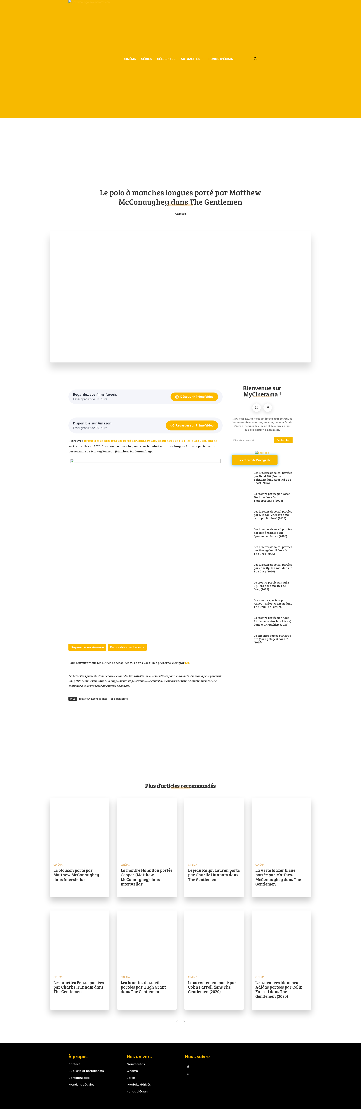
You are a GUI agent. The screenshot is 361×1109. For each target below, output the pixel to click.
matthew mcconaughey (93, 698)
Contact (74, 1064)
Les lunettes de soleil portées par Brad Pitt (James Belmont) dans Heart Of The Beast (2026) (273, 478)
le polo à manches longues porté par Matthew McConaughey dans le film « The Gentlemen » (151, 440)
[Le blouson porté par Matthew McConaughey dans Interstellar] (79, 828)
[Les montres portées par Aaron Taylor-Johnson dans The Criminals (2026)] (241, 603)
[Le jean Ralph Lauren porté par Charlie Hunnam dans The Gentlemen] (214, 828)
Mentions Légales (81, 1084)
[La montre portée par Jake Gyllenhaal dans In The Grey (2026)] (241, 586)
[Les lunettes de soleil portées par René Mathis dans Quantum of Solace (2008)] (241, 533)
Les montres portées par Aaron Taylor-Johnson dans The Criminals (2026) (273, 603)
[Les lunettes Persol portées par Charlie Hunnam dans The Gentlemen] (79, 940)
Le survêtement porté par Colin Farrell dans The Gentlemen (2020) (212, 987)
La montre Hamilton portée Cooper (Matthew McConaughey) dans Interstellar (146, 877)
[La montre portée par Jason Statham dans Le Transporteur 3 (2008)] (241, 497)
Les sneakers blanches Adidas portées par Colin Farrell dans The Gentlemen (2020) (279, 989)
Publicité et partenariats (86, 1071)
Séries (131, 1078)
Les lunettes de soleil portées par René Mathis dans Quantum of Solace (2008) (273, 532)
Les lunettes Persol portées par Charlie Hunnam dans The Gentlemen (78, 987)
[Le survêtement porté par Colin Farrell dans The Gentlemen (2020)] (214, 940)
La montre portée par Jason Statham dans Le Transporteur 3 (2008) (272, 497)
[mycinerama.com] (89, 59)
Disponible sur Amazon (87, 647)
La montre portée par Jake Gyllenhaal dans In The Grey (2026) (271, 586)
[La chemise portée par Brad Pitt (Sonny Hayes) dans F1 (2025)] (241, 639)
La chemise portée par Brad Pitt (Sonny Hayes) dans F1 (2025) (272, 639)
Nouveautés (136, 1064)
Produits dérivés (139, 1084)
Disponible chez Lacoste (127, 647)
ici (187, 663)
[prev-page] (176, 1021)
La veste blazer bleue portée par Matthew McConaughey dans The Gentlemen (278, 877)
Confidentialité (79, 1078)
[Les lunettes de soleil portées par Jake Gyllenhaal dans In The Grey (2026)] (241, 568)
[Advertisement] (180, 155)
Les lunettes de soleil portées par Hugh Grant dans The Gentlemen (143, 987)
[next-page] (184, 1021)
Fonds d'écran (137, 1091)
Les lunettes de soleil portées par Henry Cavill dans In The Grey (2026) (273, 550)
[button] (255, 58)
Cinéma (180, 213)
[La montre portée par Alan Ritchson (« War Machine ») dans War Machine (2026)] (241, 621)
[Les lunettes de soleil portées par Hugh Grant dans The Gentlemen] (147, 940)
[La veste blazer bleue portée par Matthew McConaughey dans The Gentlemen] (281, 828)
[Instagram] (256, 407)
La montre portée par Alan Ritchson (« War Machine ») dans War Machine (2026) (272, 621)
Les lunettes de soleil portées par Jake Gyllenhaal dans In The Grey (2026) (273, 568)
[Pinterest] (267, 407)
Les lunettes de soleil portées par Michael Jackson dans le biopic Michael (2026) (273, 515)
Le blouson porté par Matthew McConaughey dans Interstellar (76, 874)
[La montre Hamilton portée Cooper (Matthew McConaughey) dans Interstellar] (147, 828)
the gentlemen (119, 698)
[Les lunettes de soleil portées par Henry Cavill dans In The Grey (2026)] (241, 550)
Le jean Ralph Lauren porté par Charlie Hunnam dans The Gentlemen (214, 874)
